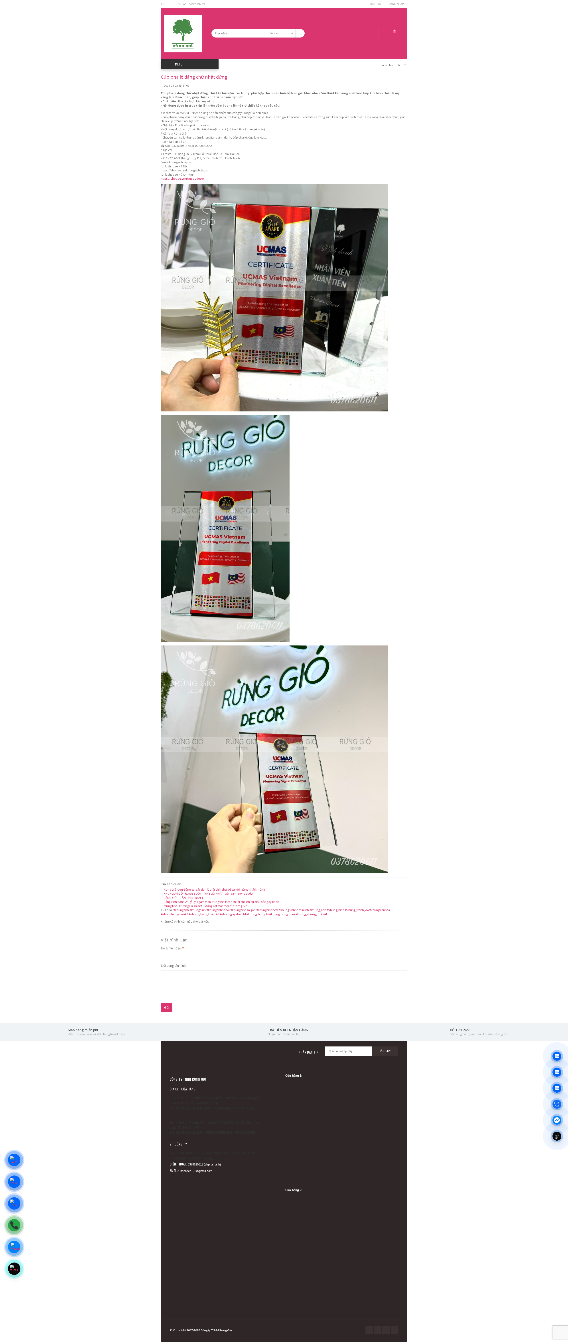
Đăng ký (376, 4)
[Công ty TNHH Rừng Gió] (183, 33)
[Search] (299, 33)
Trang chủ (386, 65)
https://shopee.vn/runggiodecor (182, 179)
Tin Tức (402, 65)
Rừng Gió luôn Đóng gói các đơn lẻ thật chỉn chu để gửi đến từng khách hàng (214, 889)
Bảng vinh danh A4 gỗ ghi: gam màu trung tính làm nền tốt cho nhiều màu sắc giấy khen (221, 902)
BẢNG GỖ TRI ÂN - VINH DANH (183, 898)
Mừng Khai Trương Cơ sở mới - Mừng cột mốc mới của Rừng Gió (205, 906)
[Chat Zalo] (559, 1311)
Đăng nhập (396, 4)
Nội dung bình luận (174, 965)
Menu (178, 64)
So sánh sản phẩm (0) (191, 4)
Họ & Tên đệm (171, 948)
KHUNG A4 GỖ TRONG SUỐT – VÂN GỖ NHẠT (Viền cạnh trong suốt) (207, 893)
